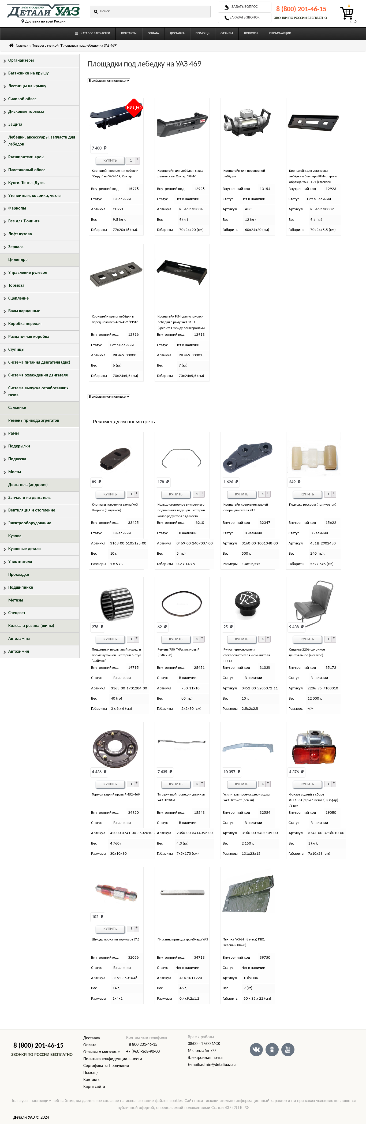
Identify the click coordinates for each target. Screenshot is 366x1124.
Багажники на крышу (28, 73)
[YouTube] (287, 1049)
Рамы (13, 433)
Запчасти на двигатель (29, 498)
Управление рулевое (27, 273)
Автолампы (19, 639)
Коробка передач (25, 324)
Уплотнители (20, 562)
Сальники (17, 408)
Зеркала (16, 247)
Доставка (91, 1038)
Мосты (14, 472)
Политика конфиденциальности (112, 1059)
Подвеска (17, 459)
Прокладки (18, 575)
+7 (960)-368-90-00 (143, 1052)
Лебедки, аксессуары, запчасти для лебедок (41, 141)
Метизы (15, 600)
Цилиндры (18, 260)
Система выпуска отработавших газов (38, 391)
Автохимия (18, 651)
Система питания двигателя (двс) (39, 362)
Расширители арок (26, 157)
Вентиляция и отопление (31, 510)
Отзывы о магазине (101, 1052)
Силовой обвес (22, 99)
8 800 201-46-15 (143, 1045)
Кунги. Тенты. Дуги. (26, 183)
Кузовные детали (24, 549)
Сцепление (18, 298)
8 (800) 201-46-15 (301, 9)
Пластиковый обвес (26, 170)
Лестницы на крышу (27, 86)
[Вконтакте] (256, 1049)
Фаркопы (17, 208)
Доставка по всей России (45, 22)
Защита (15, 124)
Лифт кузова (20, 234)
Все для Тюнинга (24, 221)
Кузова (14, 536)
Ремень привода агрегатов (33, 421)
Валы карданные (24, 311)
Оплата (89, 1045)
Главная (22, 46)
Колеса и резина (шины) (31, 626)
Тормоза (16, 285)
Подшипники (20, 587)
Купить (110, 161)
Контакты (91, 1080)
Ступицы (16, 350)
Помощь (91, 1073)
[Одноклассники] (272, 1049)
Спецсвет (16, 613)
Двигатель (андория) (28, 485)
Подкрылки (19, 446)
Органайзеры (21, 60)
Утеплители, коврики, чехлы (34, 196)
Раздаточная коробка (28, 337)
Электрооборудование (29, 523)
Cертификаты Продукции (106, 1066)
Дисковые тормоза (26, 112)
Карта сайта (94, 1087)
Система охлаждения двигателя (38, 375)
